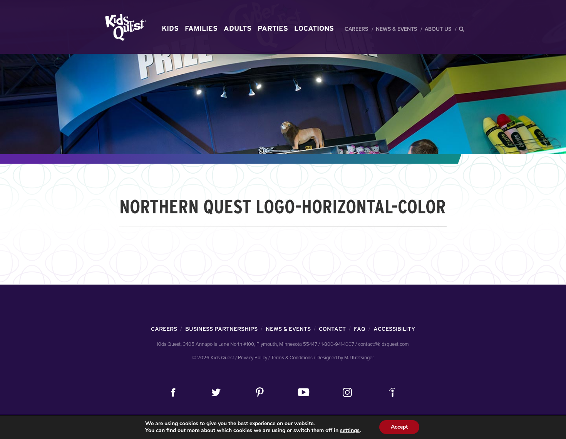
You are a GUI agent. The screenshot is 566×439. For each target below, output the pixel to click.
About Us (438, 29)
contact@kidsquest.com (383, 344)
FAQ (359, 328)
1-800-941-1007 (337, 344)
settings (350, 430)
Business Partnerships (221, 328)
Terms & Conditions (292, 358)
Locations (314, 28)
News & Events (396, 29)
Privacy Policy (252, 358)
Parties (273, 28)
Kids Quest (124, 27)
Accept (399, 427)
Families (201, 28)
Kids (170, 28)
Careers (356, 29)
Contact (332, 328)
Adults (237, 28)
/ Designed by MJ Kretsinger (344, 358)
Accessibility (394, 328)
